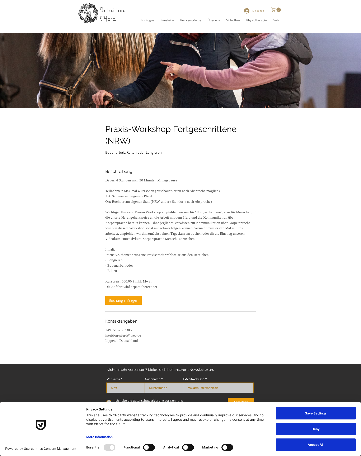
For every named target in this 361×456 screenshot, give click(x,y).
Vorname (113, 379)
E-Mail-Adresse (193, 379)
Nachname (152, 379)
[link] (123, 300)
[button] (213, 20)
